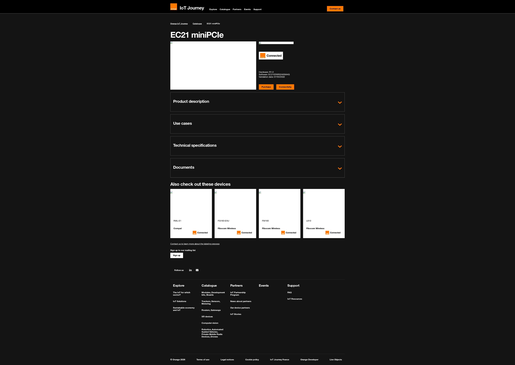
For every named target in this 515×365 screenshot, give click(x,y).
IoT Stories (235, 314)
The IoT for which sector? (181, 293)
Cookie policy (252, 359)
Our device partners (240, 307)
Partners (237, 9)
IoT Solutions (179, 301)
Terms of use (202, 359)
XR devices (207, 316)
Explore (213, 9)
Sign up (176, 255)
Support (257, 9)
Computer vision (210, 323)
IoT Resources (294, 298)
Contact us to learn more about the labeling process (195, 243)
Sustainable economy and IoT (183, 308)
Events (247, 9)
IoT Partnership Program (238, 293)
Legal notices (227, 359)
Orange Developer (309, 359)
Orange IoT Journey (179, 23)
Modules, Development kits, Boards (213, 293)
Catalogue (225, 9)
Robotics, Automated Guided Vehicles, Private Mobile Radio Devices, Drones (212, 333)
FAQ (289, 292)
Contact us (336, 9)
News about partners (240, 301)
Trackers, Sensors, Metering (211, 302)
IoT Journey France (279, 359)
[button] (257, 102)
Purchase (266, 86)
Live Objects (336, 359)
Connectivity (285, 86)
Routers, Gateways (211, 310)
